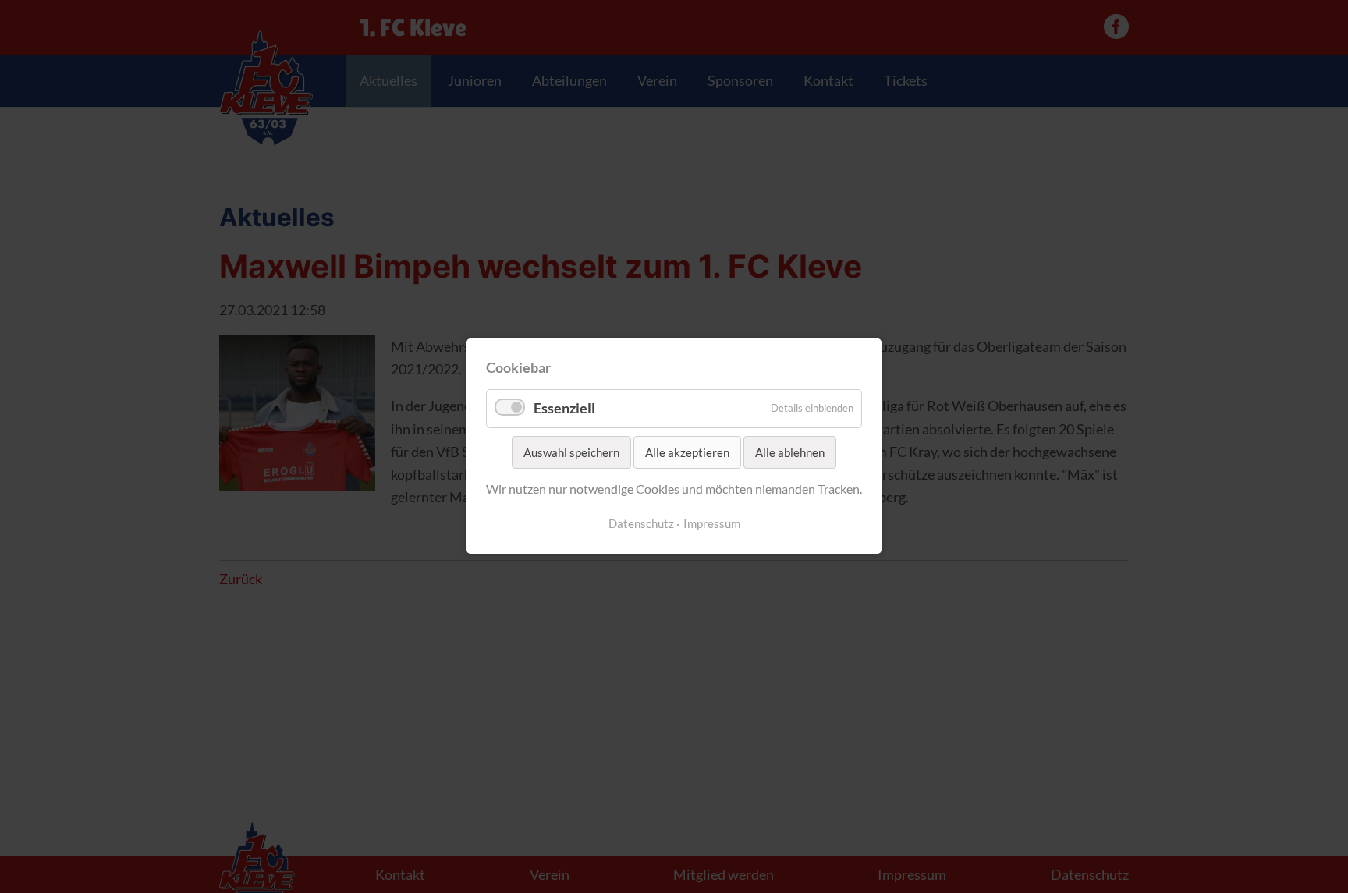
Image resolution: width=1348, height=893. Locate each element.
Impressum (711, 523)
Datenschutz (641, 523)
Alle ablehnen (790, 452)
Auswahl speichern (571, 452)
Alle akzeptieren (687, 452)
